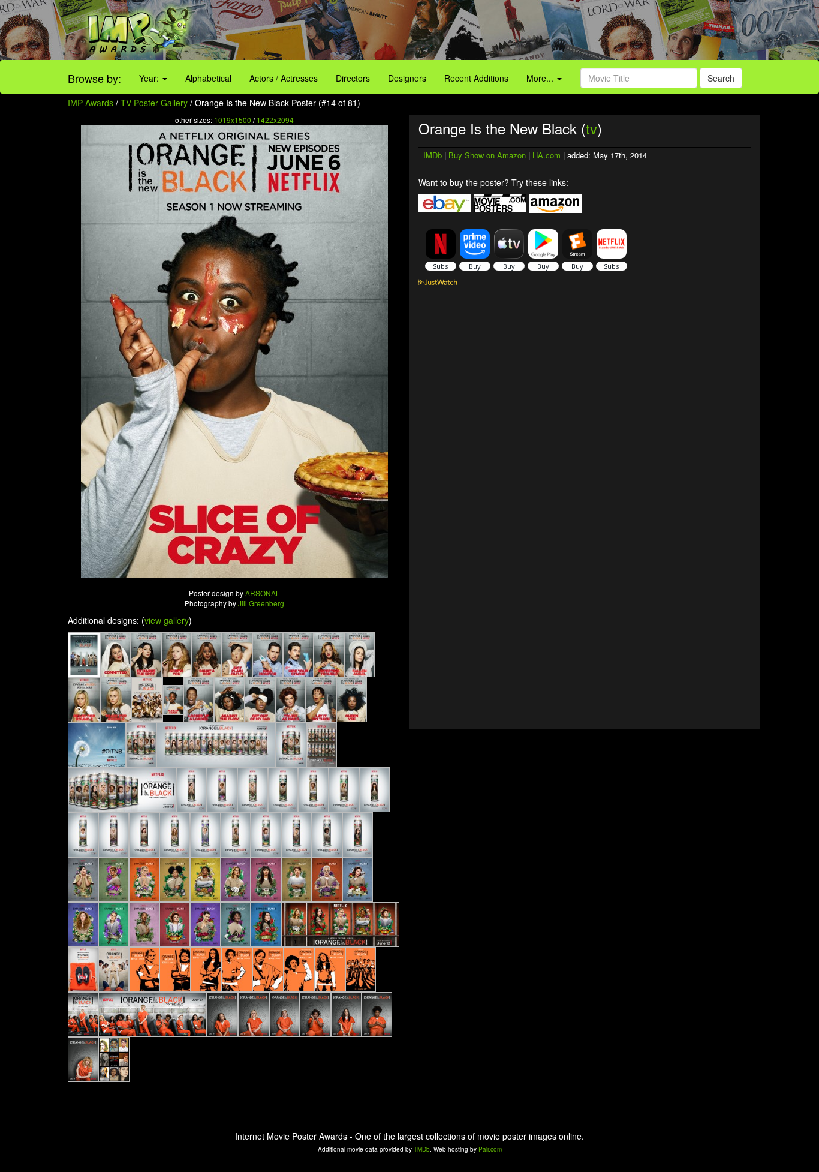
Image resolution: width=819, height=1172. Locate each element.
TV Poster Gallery (154, 103)
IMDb (432, 155)
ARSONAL (262, 593)
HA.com (546, 155)
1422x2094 (275, 120)
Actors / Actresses (283, 78)
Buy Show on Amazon (487, 155)
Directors (353, 78)
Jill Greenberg (261, 603)
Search (720, 78)
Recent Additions (476, 78)
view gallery (166, 620)
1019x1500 (232, 120)
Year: (150, 78)
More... (541, 78)
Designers (407, 78)
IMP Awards (90, 103)
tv (591, 128)
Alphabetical (208, 78)
